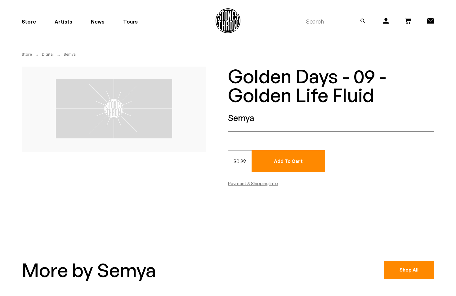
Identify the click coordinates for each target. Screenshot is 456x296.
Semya (70, 54)
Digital (48, 54)
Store (27, 54)
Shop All (409, 270)
